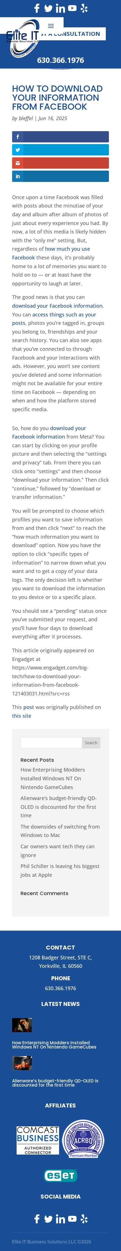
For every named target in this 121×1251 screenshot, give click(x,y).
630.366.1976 (60, 60)
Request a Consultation (60, 34)
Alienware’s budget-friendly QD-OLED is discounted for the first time (59, 807)
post (28, 707)
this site (21, 715)
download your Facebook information (57, 305)
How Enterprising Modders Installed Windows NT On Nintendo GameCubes (53, 778)
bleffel (26, 118)
